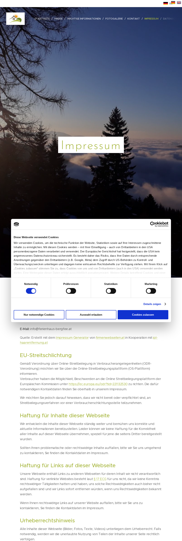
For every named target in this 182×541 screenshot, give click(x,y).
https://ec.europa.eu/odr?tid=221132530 (98, 384)
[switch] (71, 291)
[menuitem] (43, 18)
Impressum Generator (72, 338)
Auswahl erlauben (91, 314)
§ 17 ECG (100, 479)
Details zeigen (152, 304)
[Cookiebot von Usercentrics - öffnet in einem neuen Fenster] (152, 224)
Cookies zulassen (143, 314)
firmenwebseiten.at (110, 338)
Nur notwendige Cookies (39, 314)
